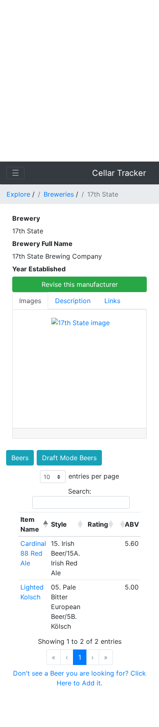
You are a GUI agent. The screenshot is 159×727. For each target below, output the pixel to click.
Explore (18, 194)
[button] (44, 524)
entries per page (93, 476)
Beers (20, 458)
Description (73, 301)
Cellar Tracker (119, 173)
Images (30, 301)
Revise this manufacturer (80, 284)
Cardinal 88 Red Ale (33, 553)
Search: (79, 491)
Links (112, 301)
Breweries (59, 194)
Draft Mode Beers (69, 458)
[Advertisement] (79, 79)
